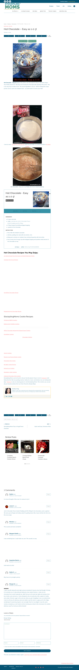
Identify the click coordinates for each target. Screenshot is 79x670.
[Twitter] (6, 396)
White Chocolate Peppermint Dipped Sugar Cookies (17, 330)
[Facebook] (5, 1)
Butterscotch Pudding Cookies (11, 324)
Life (63, 6)
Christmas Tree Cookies (67, 663)
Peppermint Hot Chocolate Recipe (12, 311)
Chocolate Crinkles (27, 337)
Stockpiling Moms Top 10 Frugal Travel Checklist (13, 426)
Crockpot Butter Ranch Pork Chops (27, 457)
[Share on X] (31, 36)
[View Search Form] (74, 6)
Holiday (69, 6)
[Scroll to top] (76, 666)
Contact (13, 668)
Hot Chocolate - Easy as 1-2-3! (10, 419)
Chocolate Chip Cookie (10, 360)
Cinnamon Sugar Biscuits (18, 144)
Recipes (51, 6)
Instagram (44, 378)
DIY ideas (35, 11)
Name (6, 643)
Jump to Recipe (23, 41)
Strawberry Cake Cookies (10, 372)
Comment (7, 624)
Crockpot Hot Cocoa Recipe (11, 259)
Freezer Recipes (52, 11)
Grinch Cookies (8, 353)
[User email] (11, 396)
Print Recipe (32, 41)
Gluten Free (43, 11)
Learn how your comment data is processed (35, 654)
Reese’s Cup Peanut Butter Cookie (12, 357)
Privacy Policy (19, 666)
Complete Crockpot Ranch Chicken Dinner (11, 457)
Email (22, 643)
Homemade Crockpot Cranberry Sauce (42, 457)
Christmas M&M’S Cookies (10, 320)
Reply (48, 494)
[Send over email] (42, 36)
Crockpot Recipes (71, 1)
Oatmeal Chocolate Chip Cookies (12, 376)
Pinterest (9, 382)
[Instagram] (7, 1)
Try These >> (15, 11)
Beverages (14, 23)
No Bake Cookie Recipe (10, 364)
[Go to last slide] (6, 451)
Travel (58, 6)
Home (5, 23)
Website (39, 643)
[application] (70, 663)
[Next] (48, 451)
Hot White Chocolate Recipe (11, 292)
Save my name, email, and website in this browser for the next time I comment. (22, 646)
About (5, 666)
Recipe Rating (7, 618)
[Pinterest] (10, 1)
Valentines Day (63, 11)
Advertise (11, 666)
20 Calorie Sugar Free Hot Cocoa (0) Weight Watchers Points (19, 256)
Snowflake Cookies (9, 334)
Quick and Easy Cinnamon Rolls (43, 425)
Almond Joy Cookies (9, 368)
